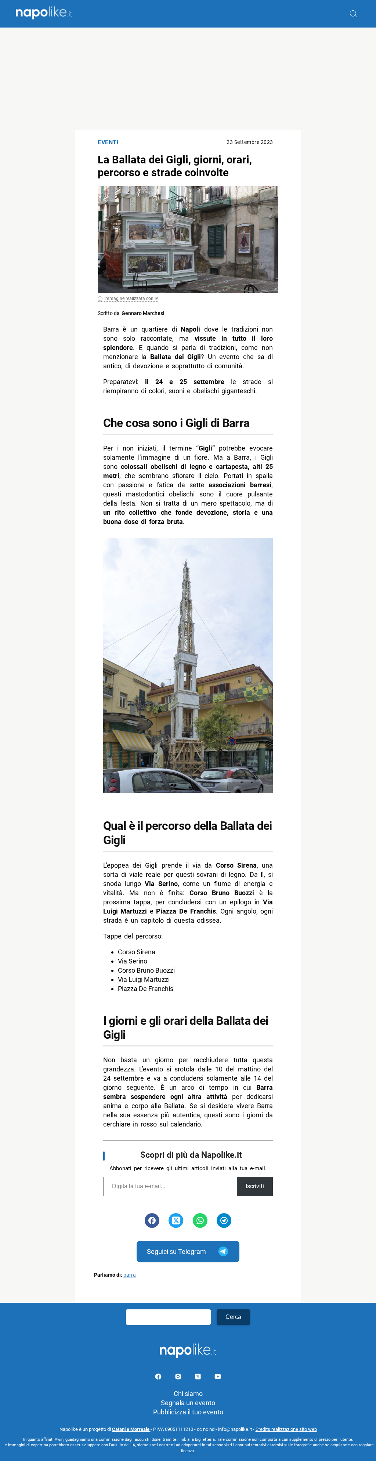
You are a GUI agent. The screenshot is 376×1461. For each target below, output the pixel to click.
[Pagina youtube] (218, 1378)
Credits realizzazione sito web (286, 1429)
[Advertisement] (188, 79)
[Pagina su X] (199, 1378)
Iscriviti (255, 1186)
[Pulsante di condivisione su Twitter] (176, 1220)
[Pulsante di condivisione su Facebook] (152, 1220)
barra (129, 1275)
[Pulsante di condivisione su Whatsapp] (200, 1220)
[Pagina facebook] (159, 1378)
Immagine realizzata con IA (131, 298)
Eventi (108, 142)
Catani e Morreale (131, 1429)
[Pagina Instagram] (179, 1378)
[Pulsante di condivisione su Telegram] (224, 1220)
